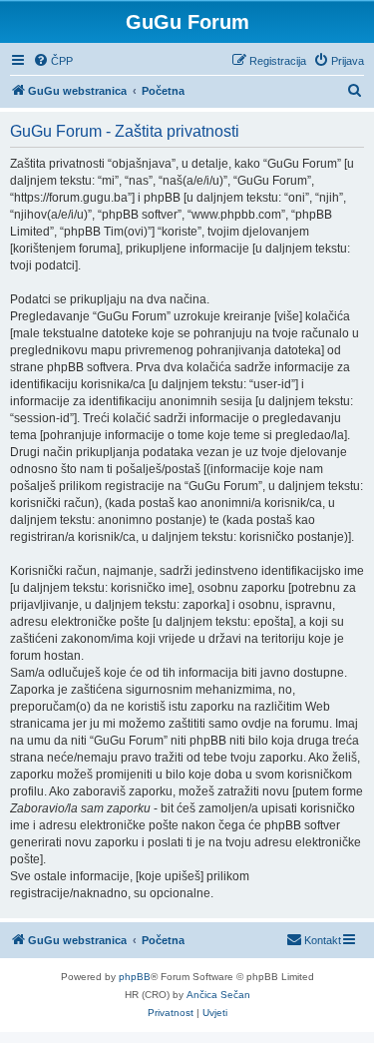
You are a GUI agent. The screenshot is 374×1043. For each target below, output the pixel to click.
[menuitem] (53, 61)
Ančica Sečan (218, 994)
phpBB (135, 976)
